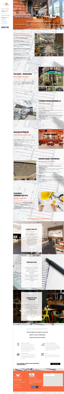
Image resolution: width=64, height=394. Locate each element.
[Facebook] (32, 387)
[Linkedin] (34, 387)
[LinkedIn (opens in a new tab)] (6, 27)
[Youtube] (39, 387)
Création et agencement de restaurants (38, 21)
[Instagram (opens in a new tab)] (4, 27)
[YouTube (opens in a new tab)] (8, 27)
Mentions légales (54, 392)
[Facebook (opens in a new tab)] (2, 27)
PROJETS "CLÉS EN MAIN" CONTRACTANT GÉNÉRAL (22, 15)
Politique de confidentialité (46, 392)
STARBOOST (24, 392)
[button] (55, 364)
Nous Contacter (60, 392)
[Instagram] (37, 387)
